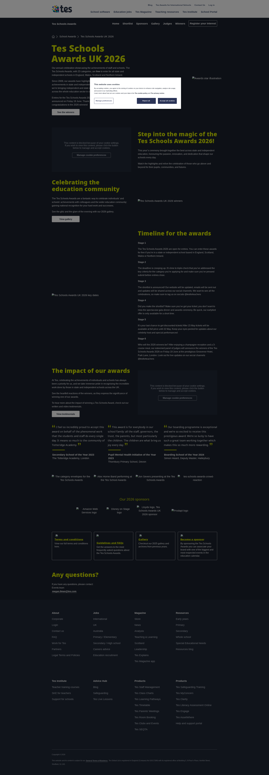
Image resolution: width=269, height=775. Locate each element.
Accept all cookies (167, 101)
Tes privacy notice (157, 93)
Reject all (146, 101)
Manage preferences (104, 101)
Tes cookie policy (141, 93)
